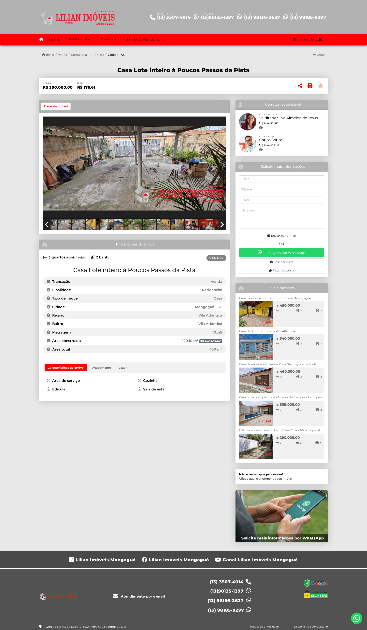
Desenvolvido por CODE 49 (311, 626)
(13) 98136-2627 (262, 17)
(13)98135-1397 (217, 17)
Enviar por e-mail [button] (283, 235)
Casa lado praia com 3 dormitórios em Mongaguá (275, 298)
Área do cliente (307, 39)
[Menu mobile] (41, 39)
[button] (56, 168)
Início (49, 55)
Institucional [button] (78, 39)
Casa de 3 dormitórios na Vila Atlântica (267, 331)
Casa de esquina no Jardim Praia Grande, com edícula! (278, 364)
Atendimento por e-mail (142, 596)
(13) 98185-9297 (308, 17)
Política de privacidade (264, 626)
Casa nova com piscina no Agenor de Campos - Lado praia (281, 397)
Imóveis (54, 39)
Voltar (320, 55)
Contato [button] (107, 39)
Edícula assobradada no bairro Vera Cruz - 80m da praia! (279, 430)
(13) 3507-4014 (174, 17)
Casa (100, 55)
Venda (62, 55)
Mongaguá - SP (82, 55)
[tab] (56, 106)
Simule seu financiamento (145, 39)
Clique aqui (247, 478)
